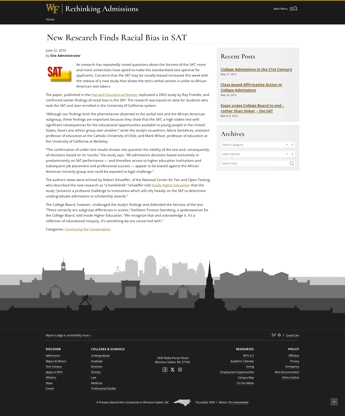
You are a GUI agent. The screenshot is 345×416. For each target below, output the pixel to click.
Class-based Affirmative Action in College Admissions (251, 87)
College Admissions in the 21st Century (256, 69)
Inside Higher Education (171, 185)
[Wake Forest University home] (52, 8)
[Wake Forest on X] (172, 370)
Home (50, 19)
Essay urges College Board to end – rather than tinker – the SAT (252, 108)
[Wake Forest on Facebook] (164, 370)
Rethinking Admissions (101, 9)
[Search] (291, 163)
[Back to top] (334, 401)
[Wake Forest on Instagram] (180, 370)
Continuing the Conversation (88, 229)
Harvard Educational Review (114, 94)
